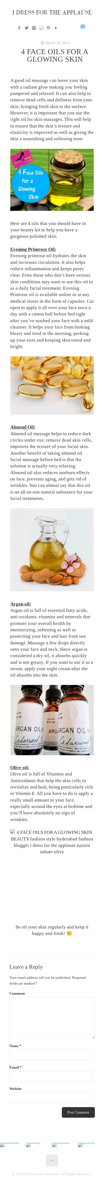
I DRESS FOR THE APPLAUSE (52, 12)
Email (15, 1067)
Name (15, 1046)
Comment (17, 993)
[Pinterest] (48, 28)
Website (15, 1089)
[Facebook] (19, 28)
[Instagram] (34, 28)
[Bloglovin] (41, 28)
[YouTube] (56, 28)
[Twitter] (26, 28)
